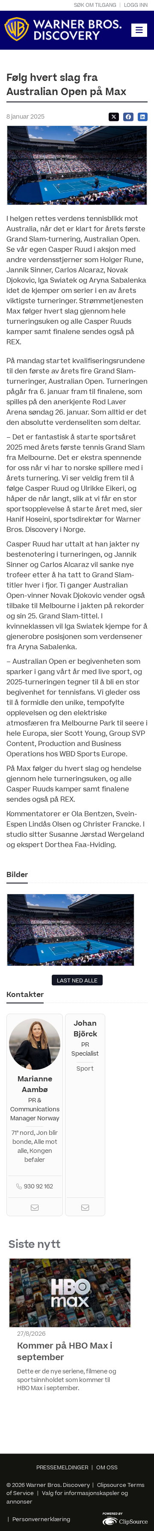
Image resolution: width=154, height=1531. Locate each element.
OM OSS (107, 1467)
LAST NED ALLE (77, 981)
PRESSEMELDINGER (62, 1467)
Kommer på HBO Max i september (65, 1352)
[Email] (34, 1209)
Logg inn (136, 5)
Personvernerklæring (41, 1519)
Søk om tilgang (95, 5)
